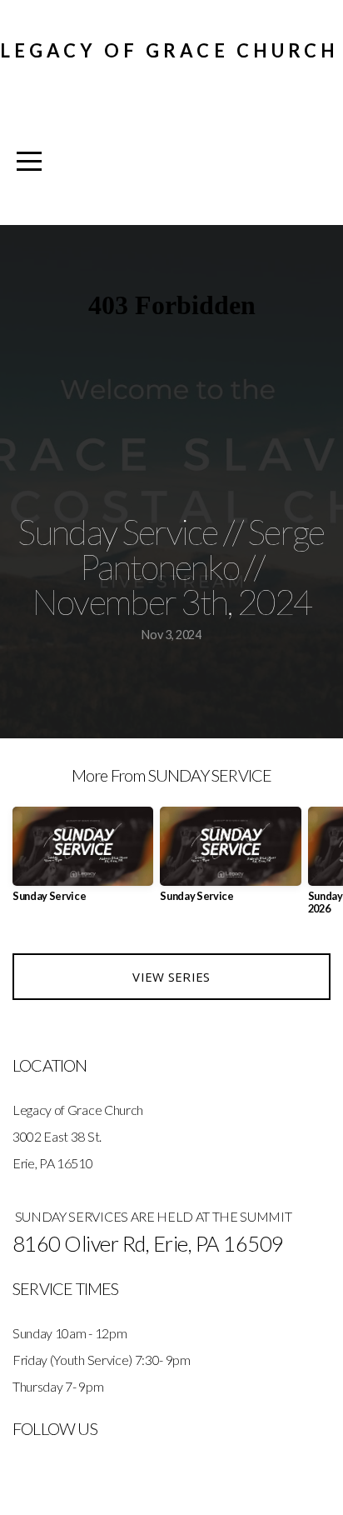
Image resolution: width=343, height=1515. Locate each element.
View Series (171, 976)
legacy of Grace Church (169, 50)
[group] (82, 861)
